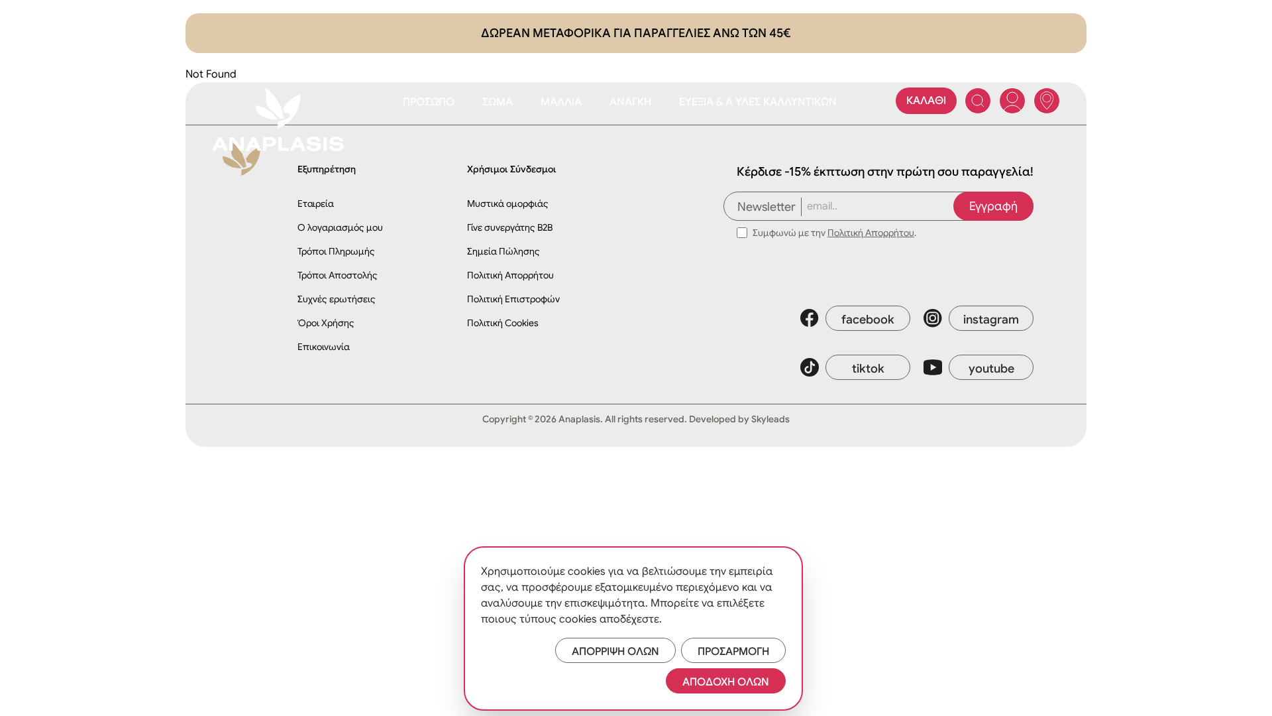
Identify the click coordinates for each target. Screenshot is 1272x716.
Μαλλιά (561, 102)
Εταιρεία (315, 203)
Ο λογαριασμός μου (340, 227)
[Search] (978, 101)
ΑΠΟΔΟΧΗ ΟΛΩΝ (725, 682)
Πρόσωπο (428, 102)
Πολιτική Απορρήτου (510, 275)
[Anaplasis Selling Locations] (1047, 101)
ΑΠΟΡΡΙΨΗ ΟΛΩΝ (615, 651)
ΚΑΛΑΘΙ (926, 100)
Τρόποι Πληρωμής (336, 251)
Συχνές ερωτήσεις (336, 299)
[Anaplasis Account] (1012, 101)
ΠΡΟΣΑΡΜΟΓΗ (733, 651)
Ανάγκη (630, 102)
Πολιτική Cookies (503, 323)
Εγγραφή (993, 206)
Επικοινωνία (323, 347)
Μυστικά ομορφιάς (508, 203)
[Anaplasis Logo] (278, 119)
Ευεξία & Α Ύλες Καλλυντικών (758, 102)
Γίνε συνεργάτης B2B (510, 227)
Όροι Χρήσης (325, 323)
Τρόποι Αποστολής (337, 275)
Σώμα (497, 102)
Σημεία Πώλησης (503, 251)
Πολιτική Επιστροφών (513, 299)
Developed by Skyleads (739, 419)
